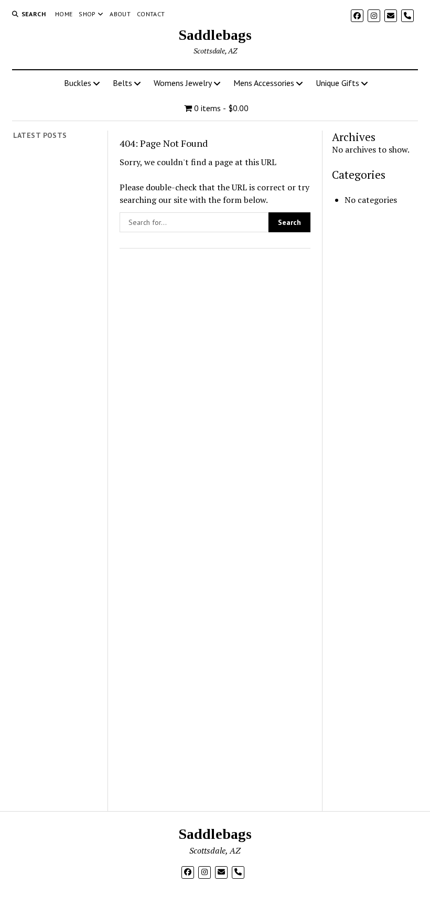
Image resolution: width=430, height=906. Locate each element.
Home (63, 14)
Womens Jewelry (183, 83)
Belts (122, 83)
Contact (151, 14)
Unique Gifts (337, 83)
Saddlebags (215, 35)
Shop (87, 14)
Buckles (77, 83)
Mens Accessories (263, 83)
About (120, 14)
